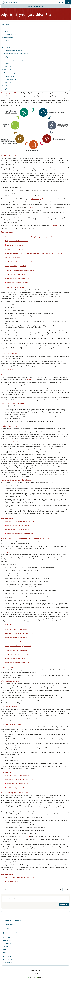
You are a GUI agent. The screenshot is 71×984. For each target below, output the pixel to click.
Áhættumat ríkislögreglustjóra (15, 245)
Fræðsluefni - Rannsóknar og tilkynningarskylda (19, 877)
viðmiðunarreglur (36, 199)
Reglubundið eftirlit (7, 69)
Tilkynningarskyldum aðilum (9, 93)
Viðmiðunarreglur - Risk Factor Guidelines (17, 529)
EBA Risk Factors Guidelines (13, 249)
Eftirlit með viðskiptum (9, 76)
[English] (59, 2)
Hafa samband (7, 937)
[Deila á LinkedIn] (67, 889)
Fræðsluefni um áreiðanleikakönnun (17, 525)
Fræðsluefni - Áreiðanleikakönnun (16, 783)
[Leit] (62, 2)
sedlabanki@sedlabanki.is (11, 924)
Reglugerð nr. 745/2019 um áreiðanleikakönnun (19, 521)
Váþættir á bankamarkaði (12, 257)
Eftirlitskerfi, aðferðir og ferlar (11, 79)
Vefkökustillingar (8, 953)
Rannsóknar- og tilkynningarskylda (11, 86)
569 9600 (7, 928)
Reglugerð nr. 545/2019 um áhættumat (16, 241)
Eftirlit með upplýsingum (10, 73)
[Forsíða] (15, 2)
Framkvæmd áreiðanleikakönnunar (13, 50)
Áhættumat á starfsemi (8, 28)
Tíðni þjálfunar (7, 41)
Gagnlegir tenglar (8, 31)
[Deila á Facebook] (60, 889)
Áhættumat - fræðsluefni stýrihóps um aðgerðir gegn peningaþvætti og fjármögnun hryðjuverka (33, 253)
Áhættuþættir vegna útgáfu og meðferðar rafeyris (19, 270)
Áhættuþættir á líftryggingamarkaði (15, 266)
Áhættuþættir (7, 63)
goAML (26, 836)
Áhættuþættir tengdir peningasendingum (17, 278)
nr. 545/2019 (33, 207)
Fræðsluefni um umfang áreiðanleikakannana (20, 533)
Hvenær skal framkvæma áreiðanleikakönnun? (16, 53)
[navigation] (68, 2)
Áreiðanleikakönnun (7, 47)
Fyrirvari (5, 946)
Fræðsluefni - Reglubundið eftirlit (16, 788)
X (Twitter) (7, 959)
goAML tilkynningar (10, 881)
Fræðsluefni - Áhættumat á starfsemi (17, 282)
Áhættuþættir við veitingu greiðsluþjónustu (17, 274)
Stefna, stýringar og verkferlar (10, 34)
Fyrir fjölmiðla (7, 943)
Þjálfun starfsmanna (7, 37)
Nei (56, 899)
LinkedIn (7, 956)
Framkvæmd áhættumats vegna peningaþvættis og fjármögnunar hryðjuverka (28, 237)
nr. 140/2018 (54, 225)
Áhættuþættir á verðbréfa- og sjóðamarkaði (18, 262)
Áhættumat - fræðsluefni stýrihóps (15, 637)
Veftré (4, 949)
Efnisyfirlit (5, 24)
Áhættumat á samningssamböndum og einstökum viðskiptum (18, 60)
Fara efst (62, 904)
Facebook (7, 962)
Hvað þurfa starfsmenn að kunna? (12, 44)
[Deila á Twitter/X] (64, 889)
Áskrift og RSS (7, 940)
